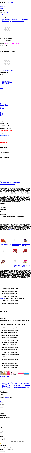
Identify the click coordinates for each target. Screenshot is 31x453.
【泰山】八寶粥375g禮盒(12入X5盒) (5, 244)
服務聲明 (23, 441)
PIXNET (9, 441)
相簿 (2, 14)
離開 (4, 451)
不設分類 (7, 12)
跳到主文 (1, 8)
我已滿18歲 (2, 451)
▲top (1, 401)
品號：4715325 (4, 77)
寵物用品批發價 (2, 298)
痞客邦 (6, 397)
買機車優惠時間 (11, 229)
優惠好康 (2, 6)
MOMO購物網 (2, 48)
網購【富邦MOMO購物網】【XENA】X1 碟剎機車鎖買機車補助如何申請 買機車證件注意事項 (15, 387)
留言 (8, 397)
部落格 (3, 15)
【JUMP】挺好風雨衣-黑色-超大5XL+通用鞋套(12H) (7, 70)
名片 (2, 16)
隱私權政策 (20, 441)
